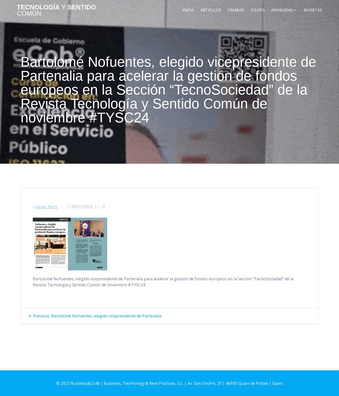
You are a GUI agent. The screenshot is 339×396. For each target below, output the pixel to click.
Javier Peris (46, 206)
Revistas (313, 10)
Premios (236, 10)
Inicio (188, 10)
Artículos (211, 10)
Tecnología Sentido (56, 10)
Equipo (258, 10)
